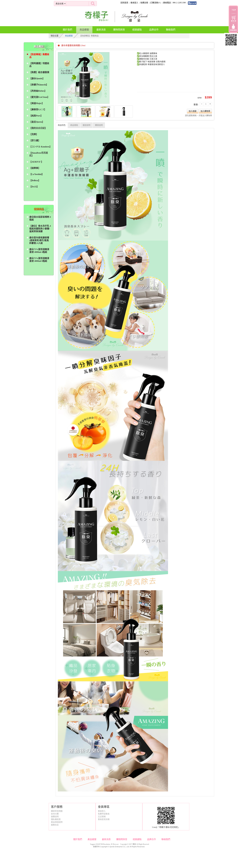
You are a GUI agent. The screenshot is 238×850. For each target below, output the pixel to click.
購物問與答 (119, 29)
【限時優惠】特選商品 (39, 64)
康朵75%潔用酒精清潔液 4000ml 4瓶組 (39, 250)
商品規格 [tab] (74, 125)
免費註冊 (144, 3)
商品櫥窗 (84, 29)
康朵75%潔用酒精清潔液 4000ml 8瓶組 (39, 259)
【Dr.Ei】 (34, 186)
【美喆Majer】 (36, 103)
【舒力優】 (34, 140)
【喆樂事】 (34, 168)
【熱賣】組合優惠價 (39, 72)
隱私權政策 (56, 819)
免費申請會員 (103, 814)
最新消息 (101, 29)
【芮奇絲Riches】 (38, 91)
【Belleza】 (34, 180)
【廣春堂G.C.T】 (37, 109)
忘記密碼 (102, 817)
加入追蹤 (192, 111)
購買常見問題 (57, 811)
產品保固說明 (57, 822)
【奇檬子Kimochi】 (38, 84)
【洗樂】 (33, 134)
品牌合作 (154, 29)
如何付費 (55, 814)
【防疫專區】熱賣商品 (39, 55)
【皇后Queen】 (36, 122)
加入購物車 (205, 111)
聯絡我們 (170, 29)
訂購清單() (155, 3)
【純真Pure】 (36, 115)
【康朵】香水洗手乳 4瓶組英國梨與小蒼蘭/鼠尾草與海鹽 (40, 229)
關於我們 (67, 29)
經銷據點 (137, 29)
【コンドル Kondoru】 (40, 146)
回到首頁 (124, 3)
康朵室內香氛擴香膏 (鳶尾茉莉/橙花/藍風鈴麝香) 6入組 (39, 240)
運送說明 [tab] (86, 125)
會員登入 (134, 3)
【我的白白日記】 (38, 128)
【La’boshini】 (36, 174)
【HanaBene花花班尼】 (38, 154)
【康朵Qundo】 (37, 78)
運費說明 (55, 817)
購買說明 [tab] (99, 125)
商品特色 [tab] (62, 125)
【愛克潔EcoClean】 (39, 97)
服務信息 (55, 825)
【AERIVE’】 (36, 162)
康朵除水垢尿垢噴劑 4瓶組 (40, 218)
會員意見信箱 (103, 819)
